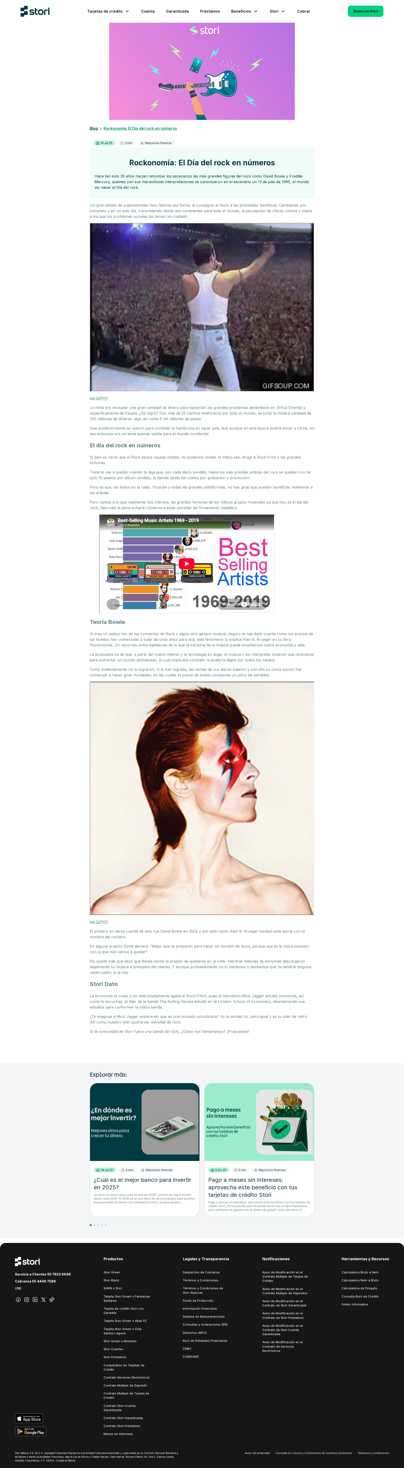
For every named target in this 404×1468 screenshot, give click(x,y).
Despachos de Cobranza (201, 1272)
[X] (43, 1299)
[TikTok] (52, 1299)
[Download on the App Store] (43, 1418)
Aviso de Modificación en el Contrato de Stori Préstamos (283, 1315)
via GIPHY (99, 398)
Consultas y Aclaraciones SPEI (205, 1324)
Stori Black (111, 1280)
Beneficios (241, 11)
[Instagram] (26, 1299)
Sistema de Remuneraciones (204, 1316)
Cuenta (148, 11)
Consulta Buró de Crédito (360, 1296)
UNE (18, 1288)
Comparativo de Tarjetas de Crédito (124, 1367)
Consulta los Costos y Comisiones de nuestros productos (313, 1453)
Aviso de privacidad (257, 1453)
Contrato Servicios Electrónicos (127, 1377)
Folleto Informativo (355, 1304)
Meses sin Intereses (118, 1434)
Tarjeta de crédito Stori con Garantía (124, 1311)
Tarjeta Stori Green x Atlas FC (125, 1321)
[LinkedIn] (35, 1299)
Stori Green (112, 1272)
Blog (94, 128)
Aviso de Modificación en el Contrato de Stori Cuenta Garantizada (282, 1330)
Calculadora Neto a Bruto (360, 1280)
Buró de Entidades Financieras (205, 1340)
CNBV (187, 1348)
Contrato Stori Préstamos (122, 1426)
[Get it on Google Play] (43, 1431)
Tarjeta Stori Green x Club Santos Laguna (123, 1331)
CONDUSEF (191, 1356)
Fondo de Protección (198, 1300)
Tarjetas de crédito (105, 11)
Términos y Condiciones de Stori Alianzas (203, 1290)
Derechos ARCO (195, 1333)
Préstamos (210, 11)
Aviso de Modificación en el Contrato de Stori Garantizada (284, 1303)
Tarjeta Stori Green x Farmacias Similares (127, 1298)
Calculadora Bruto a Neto (360, 1272)
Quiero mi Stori (365, 11)
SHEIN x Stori (113, 1288)
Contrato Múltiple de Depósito (125, 1385)
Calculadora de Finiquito (359, 1288)
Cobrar (303, 11)
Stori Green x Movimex (120, 1341)
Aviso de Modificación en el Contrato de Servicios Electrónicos (282, 1346)
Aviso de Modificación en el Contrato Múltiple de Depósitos (284, 1291)
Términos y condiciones (373, 1453)
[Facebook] (18, 1299)
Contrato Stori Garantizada (123, 1418)
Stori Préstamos (115, 1357)
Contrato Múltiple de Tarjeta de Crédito (126, 1395)
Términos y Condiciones (200, 1280)
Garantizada (177, 11)
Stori (274, 11)
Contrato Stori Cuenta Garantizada (120, 1408)
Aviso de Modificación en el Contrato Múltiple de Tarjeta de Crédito (285, 1276)
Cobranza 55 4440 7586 (35, 1281)
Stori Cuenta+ (114, 1349)
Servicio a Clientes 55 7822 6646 (43, 1274)
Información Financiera (200, 1308)
